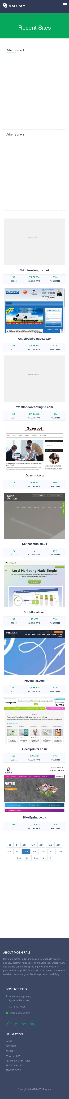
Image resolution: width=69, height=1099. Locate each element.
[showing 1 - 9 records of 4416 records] (10, 845)
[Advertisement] (34, 88)
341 (24, 845)
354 (28, 857)
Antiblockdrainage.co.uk (34, 338)
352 (60, 851)
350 (43, 851)
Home (9, 1041)
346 (9, 851)
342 (33, 845)
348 (26, 851)
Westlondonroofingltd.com (34, 407)
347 (17, 851)
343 (41, 845)
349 (34, 851)
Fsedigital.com (34, 680)
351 (51, 851)
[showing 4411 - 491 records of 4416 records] (50, 857)
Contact (11, 1046)
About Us (11, 1051)
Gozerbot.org (35, 475)
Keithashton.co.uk (34, 544)
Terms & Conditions (18, 1060)
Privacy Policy (15, 1065)
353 (19, 857)
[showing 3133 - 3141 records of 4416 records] (44, 857)
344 (50, 845)
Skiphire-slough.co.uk (34, 270)
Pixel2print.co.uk (34, 817)
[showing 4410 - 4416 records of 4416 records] (16, 845)
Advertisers (13, 1070)
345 (58, 845)
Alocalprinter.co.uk (34, 749)
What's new (13, 1055)
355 (36, 857)
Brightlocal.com (34, 612)
